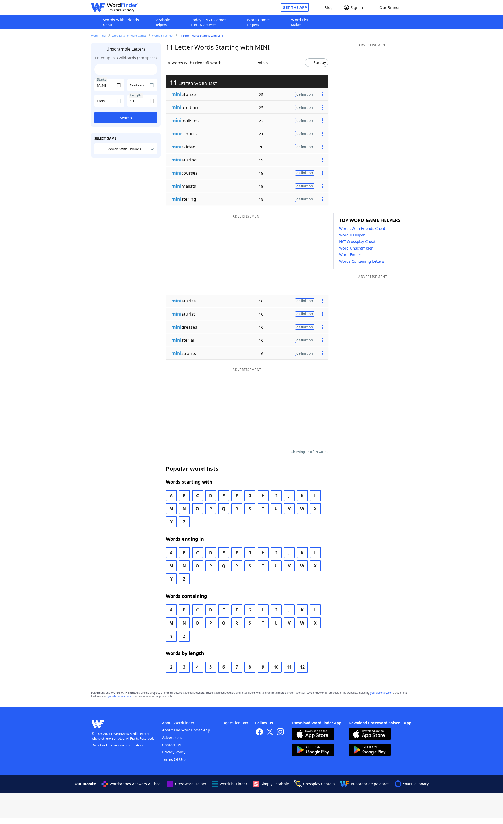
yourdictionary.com (381, 693)
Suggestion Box (234, 722)
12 (302, 667)
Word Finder (98, 35)
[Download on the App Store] (313, 734)
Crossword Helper (190, 783)
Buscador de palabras (370, 783)
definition (304, 94)
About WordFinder (178, 722)
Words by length (162, 35)
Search (126, 117)
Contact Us (171, 744)
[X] (270, 732)
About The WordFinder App (186, 730)
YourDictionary (416, 783)
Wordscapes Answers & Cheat (136, 783)
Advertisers (172, 737)
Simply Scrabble (275, 783)
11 (289, 667)
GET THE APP (295, 7)
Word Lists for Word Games (129, 35)
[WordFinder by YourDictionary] (114, 7)
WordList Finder (233, 783)
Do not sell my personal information (117, 745)
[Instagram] (280, 732)
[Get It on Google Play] (313, 750)
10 (276, 667)
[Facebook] (259, 732)
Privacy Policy (173, 752)
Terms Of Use (174, 759)
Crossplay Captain (319, 783)
